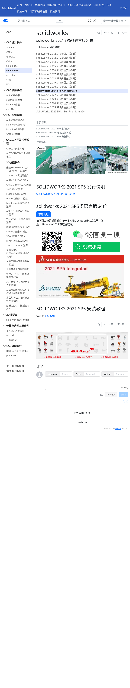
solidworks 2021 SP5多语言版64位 (56, 91)
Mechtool (9, 8)
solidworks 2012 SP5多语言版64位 (56, 53)
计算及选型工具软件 (17, 325)
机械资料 (55, 11)
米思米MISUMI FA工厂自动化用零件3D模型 (17, 169)
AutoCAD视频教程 (15, 119)
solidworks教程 (14, 99)
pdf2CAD (11, 355)
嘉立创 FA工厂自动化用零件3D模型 (17, 299)
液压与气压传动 (102, 5)
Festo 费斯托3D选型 (16, 193)
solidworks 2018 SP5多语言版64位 (56, 78)
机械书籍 (22, 11)
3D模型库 (11, 315)
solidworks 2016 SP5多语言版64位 (56, 70)
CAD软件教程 (14, 90)
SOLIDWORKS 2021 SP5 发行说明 (55, 194)
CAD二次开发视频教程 (17, 141)
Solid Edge (12, 65)
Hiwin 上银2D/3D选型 (17, 240)
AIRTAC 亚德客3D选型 (17, 180)
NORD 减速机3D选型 (16, 231)
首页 (19, 5)
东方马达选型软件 (15, 330)
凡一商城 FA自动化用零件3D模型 (17, 283)
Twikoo (118, 428)
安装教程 (50, 316)
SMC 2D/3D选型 (14, 189)
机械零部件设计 (56, 5)
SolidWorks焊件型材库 (17, 319)
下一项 (120, 32)
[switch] (5, 20)
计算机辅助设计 (38, 11)
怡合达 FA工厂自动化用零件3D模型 (17, 275)
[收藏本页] (98, 32)
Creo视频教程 (13, 133)
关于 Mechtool (15, 366)
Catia (9, 61)
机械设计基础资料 (35, 5)
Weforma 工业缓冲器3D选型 (18, 220)
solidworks (12, 70)
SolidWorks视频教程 (16, 124)
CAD (9, 32)
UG (8, 84)
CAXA (9, 52)
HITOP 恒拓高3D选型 (17, 198)
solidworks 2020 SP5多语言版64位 (56, 86)
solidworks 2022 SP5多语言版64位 (56, 95)
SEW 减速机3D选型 (16, 236)
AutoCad (10, 47)
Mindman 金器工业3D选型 (17, 205)
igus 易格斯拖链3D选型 (18, 226)
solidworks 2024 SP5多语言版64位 (56, 103)
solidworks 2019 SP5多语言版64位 (56, 82)
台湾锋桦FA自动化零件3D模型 (17, 263)
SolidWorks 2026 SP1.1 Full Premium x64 (60, 111)
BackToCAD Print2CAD (17, 350)
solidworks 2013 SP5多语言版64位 (56, 58)
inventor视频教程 (15, 129)
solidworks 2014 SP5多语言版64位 (56, 62)
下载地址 (43, 214)
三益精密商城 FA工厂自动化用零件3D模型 (17, 291)
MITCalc (10, 335)
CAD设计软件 (14, 42)
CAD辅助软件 (14, 346)
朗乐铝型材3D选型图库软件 (17, 307)
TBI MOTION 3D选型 (17, 245)
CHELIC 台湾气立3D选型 (18, 184)
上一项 (110, 32)
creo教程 (10, 109)
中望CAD (10, 56)
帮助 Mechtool (15, 371)
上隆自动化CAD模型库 (17, 269)
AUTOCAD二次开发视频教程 (18, 155)
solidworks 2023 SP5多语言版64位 (56, 99)
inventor (10, 75)
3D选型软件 (13, 162)
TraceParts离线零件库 (17, 175)
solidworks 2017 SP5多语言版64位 (56, 74)
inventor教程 (13, 104)
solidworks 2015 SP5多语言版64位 (56, 66)
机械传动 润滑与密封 (79, 5)
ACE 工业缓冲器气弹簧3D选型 (17, 212)
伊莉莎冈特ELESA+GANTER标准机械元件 (17, 253)
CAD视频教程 (14, 115)
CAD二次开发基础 (15, 148)
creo (8, 79)
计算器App (11, 339)
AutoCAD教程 (13, 95)
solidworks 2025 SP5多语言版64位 (56, 107)
